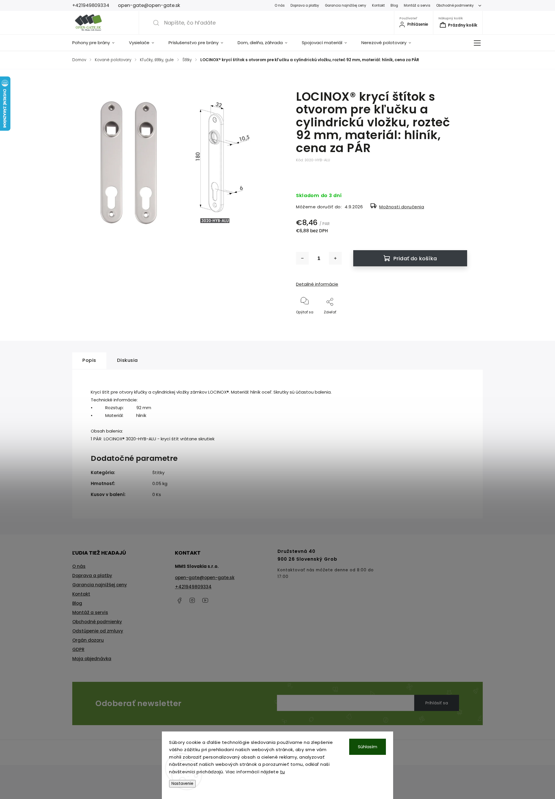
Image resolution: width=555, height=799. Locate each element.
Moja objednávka (91, 659)
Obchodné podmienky (455, 5)
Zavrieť (456, 321)
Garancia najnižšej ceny (345, 5)
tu (282, 772)
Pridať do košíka (415, 258)
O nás (280, 5)
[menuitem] (97, 43)
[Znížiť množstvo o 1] (302, 258)
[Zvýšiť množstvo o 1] (335, 258)
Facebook (179, 600)
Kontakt (378, 5)
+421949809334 (193, 587)
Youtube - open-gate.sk (205, 600)
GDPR (78, 649)
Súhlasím (367, 747)
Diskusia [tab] (127, 360)
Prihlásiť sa (436, 703)
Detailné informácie (317, 284)
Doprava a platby (305, 5)
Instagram (192, 600)
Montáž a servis (417, 5)
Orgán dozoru (88, 640)
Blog (394, 5)
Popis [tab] (89, 360)
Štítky (158, 472)
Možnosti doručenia (401, 207)
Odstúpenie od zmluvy (97, 631)
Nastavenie (182, 783)
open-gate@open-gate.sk (204, 578)
